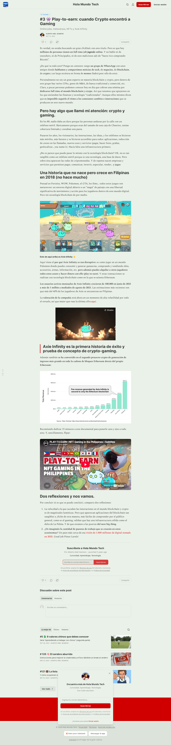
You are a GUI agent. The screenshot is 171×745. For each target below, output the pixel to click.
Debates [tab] (65, 629)
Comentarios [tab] (46, 598)
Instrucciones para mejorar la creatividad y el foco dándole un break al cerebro (74, 657)
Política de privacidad (102, 714)
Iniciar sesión (160, 4)
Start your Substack (76, 733)
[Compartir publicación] (132, 4)
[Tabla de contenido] (3, 372)
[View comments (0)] (51, 41)
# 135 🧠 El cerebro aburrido (56, 654)
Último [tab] (56, 629)
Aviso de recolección (106, 727)
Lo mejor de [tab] (46, 629)
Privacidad (83, 727)
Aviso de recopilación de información (76, 714)
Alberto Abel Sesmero (55, 34)
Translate (45, 14)
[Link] (36, 113)
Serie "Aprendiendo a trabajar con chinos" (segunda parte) (65, 640)
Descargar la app (98, 733)
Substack (72, 740)
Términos (93, 727)
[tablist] (51, 598)
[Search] (127, 4)
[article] (85, 641)
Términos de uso (85, 711)
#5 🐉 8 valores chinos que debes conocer (64, 636)
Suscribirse (143, 4)
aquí (93, 301)
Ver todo (46, 689)
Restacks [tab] (58, 598)
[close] (110, 673)
